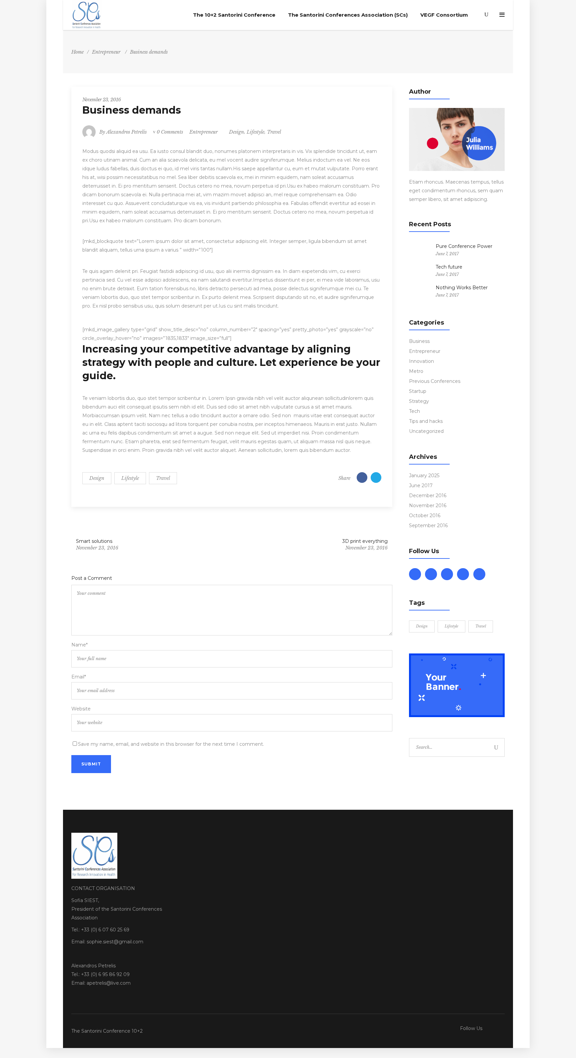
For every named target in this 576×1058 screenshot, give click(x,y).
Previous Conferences (434, 381)
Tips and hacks (426, 421)
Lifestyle (255, 132)
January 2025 (424, 476)
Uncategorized (426, 431)
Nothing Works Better (462, 288)
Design (236, 132)
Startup (417, 391)
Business (419, 341)
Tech (414, 411)
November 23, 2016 (101, 100)
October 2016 (424, 516)
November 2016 (427, 506)
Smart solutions (94, 541)
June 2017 (421, 486)
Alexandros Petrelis (126, 132)
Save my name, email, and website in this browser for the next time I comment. (171, 744)
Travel (274, 132)
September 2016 (428, 526)
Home (77, 52)
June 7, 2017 (447, 253)
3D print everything (364, 541)
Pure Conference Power (464, 246)
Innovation (421, 361)
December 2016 (427, 496)
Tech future (449, 267)
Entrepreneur (106, 52)
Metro (416, 371)
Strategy (419, 401)
